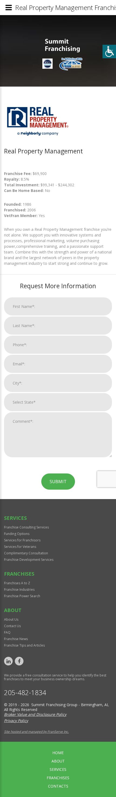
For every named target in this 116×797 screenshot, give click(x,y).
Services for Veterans (20, 546)
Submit (58, 482)
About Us (11, 619)
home (58, 752)
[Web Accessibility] (109, 51)
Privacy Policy (16, 720)
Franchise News (16, 639)
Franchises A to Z (17, 583)
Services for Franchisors (22, 540)
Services (58, 769)
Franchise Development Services (28, 559)
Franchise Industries (19, 589)
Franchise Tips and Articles (24, 645)
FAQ (7, 632)
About (58, 761)
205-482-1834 (25, 692)
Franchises (58, 777)
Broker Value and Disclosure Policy (35, 714)
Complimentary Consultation (26, 553)
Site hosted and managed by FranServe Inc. (36, 731)
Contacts (58, 786)
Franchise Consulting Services (26, 527)
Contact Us (12, 626)
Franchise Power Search (22, 596)
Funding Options (16, 533)
